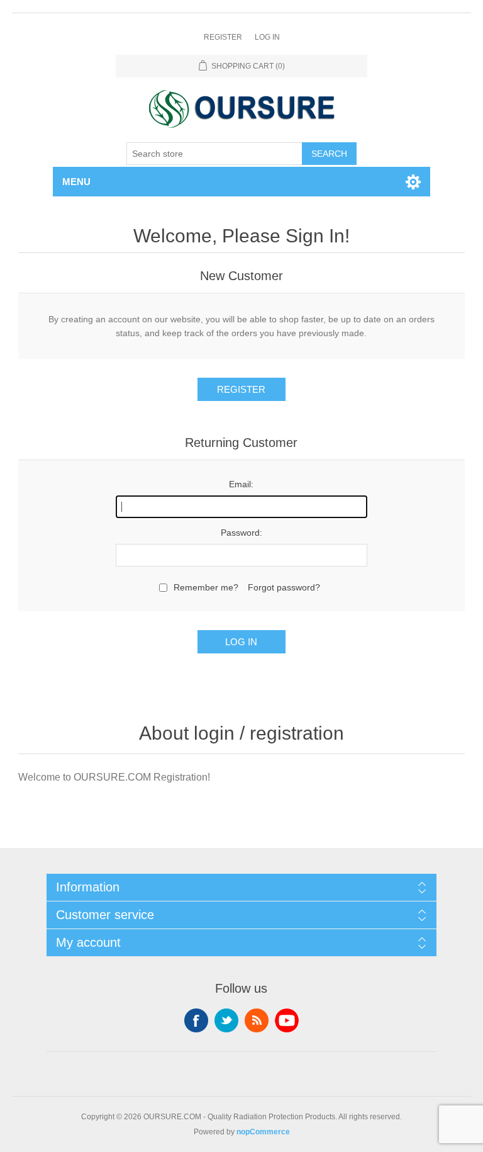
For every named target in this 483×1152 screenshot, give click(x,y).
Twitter (226, 1020)
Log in (267, 37)
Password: (241, 533)
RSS (257, 1020)
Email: (241, 484)
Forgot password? (284, 587)
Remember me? (206, 587)
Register (223, 37)
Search (329, 154)
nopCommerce (263, 1131)
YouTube (287, 1020)
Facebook (196, 1020)
